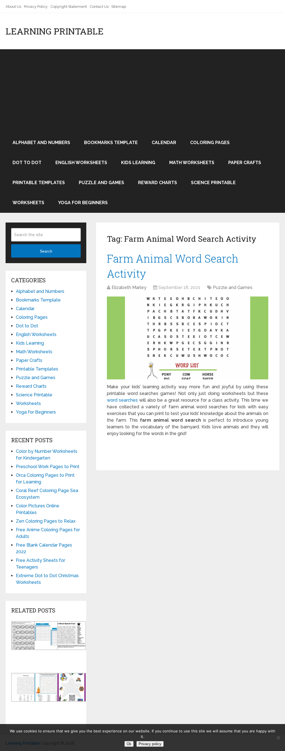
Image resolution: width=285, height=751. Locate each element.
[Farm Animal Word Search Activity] (187, 338)
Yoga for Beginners (83, 202)
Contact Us (99, 6)
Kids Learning (138, 162)
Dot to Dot (27, 162)
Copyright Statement (68, 6)
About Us (13, 6)
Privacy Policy (36, 6)
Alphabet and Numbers (41, 142)
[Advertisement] (142, 91)
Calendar (164, 142)
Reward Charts (157, 182)
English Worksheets (81, 162)
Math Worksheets (191, 162)
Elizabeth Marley (129, 287)
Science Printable (213, 182)
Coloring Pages (210, 142)
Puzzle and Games (101, 182)
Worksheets (28, 202)
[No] (278, 737)
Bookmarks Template (111, 142)
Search (46, 251)
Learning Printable (55, 31)
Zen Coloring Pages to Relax (45, 521)
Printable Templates (39, 182)
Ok (129, 744)
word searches (122, 400)
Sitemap (118, 6)
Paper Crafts (244, 162)
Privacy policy (150, 744)
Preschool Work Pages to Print (47, 466)
